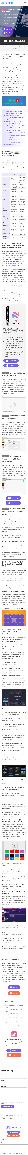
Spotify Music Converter (14, 1039)
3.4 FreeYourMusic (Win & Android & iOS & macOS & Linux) (17, 135)
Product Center (14, 1132)
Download (12, 360)
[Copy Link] (13, 48)
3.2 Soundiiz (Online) (15, 128)
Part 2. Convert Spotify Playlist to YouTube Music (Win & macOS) (15, 117)
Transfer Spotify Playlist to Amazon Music (13, 1017)
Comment (4, 1086)
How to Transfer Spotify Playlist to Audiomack (13, 1021)
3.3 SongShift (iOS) (15, 130)
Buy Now (15, 993)
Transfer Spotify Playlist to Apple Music (13, 1010)
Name (3, 1075)
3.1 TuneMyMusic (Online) (17, 125)
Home (2, 1115)
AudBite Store (14, 1135)
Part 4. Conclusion (11, 144)
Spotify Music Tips (11, 1115)
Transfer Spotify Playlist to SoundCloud (11, 1014)
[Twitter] (10, 48)
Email (3, 1080)
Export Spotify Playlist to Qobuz (12, 1025)
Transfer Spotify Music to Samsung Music (13, 1006)
